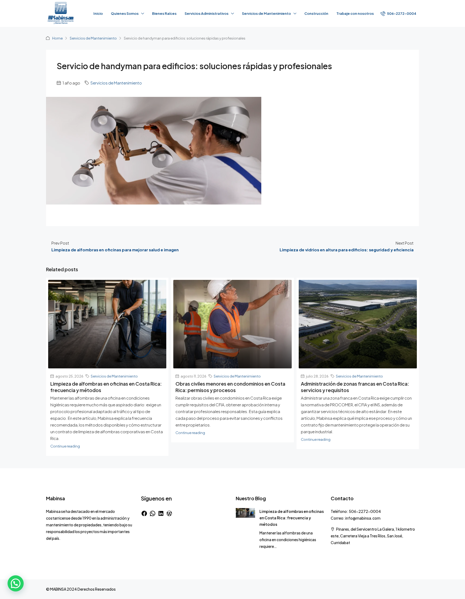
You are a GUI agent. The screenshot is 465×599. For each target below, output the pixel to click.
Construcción (316, 13)
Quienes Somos (125, 13)
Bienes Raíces (164, 13)
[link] (245, 512)
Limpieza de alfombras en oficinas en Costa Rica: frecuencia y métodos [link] (291, 518)
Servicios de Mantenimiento (93, 38)
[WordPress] (169, 513)
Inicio (98, 13)
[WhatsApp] (152, 513)
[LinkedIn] (161, 513)
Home (57, 38)
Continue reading (65, 446)
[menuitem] (398, 13)
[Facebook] (144, 513)
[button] (16, 583)
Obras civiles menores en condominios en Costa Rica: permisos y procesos (230, 386)
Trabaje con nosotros (355, 13)
